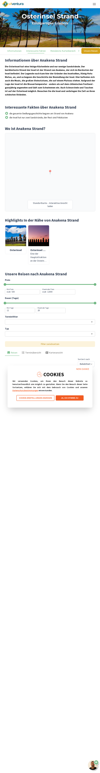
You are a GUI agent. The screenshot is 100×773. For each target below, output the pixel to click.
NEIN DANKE (82, 369)
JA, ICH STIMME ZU (69, 398)
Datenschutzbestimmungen (25, 390)
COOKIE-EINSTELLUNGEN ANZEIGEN (35, 398)
